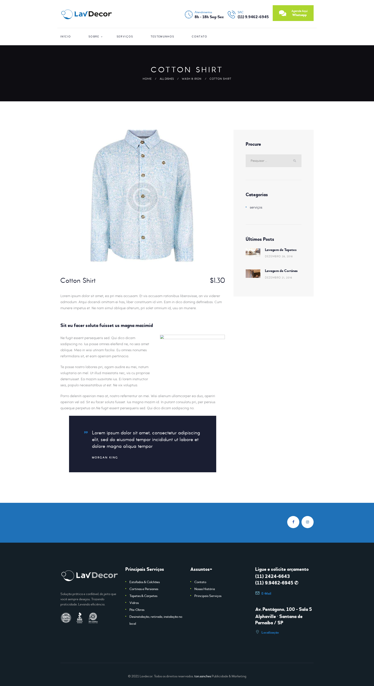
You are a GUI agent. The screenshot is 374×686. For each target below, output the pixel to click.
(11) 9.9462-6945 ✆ (276, 583)
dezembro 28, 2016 (279, 256)
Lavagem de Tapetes (281, 250)
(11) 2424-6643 (272, 576)
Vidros (134, 603)
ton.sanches (202, 676)
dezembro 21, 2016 (278, 277)
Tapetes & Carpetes (143, 596)
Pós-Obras (136, 610)
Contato (200, 582)
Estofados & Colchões (144, 582)
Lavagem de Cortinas (281, 271)
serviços (256, 207)
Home (147, 79)
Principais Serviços (207, 596)
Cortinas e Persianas (143, 589)
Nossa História (204, 589)
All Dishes (167, 79)
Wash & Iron (192, 79)
